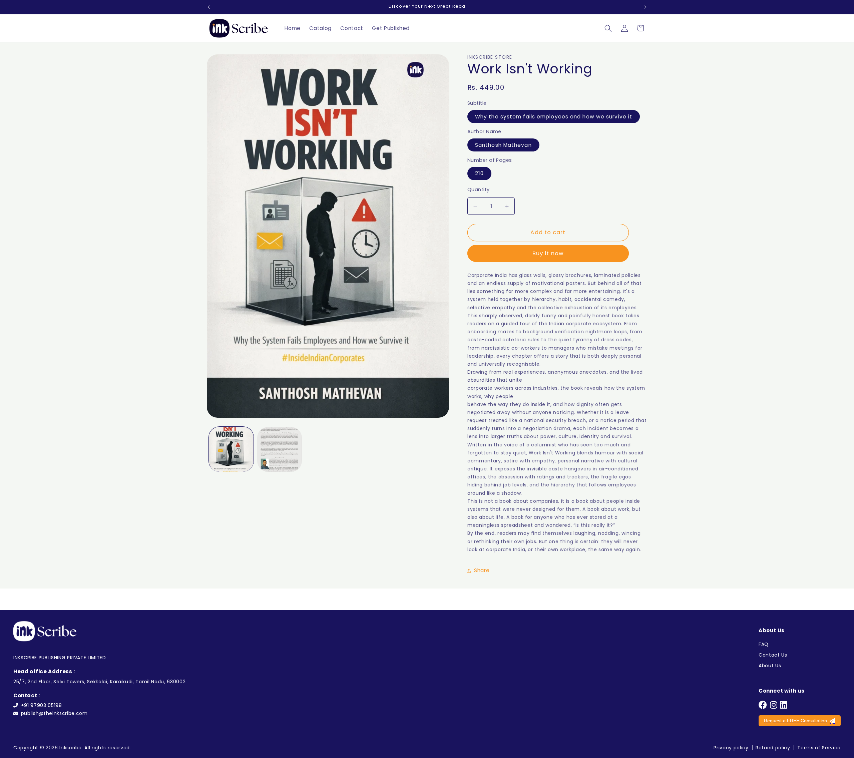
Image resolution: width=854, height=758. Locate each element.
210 (479, 173)
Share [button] (481, 570)
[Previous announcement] (208, 7)
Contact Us (773, 655)
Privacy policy (731, 747)
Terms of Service (819, 747)
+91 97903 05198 (41, 705)
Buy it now (548, 254)
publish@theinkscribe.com (54, 713)
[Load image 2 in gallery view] (279, 449)
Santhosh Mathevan (503, 144)
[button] (608, 28)
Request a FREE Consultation (795, 720)
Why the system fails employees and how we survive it (553, 116)
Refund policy (773, 747)
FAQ (764, 644)
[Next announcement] (645, 7)
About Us (770, 665)
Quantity (478, 189)
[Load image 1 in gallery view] (231, 449)
